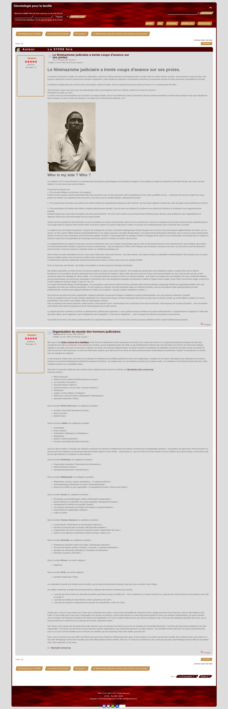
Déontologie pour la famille (33, 5)
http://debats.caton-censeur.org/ (140, 369)
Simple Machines (123, 693)
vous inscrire (58, 13)
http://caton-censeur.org (61, 648)
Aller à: (173, 676)
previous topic (199, 40)
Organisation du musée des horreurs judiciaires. (86, 331)
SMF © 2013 (111, 693)
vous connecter (42, 13)
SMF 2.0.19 (102, 693)
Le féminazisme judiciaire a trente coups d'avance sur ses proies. (90, 56)
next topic (208, 40)
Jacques (31, 58)
